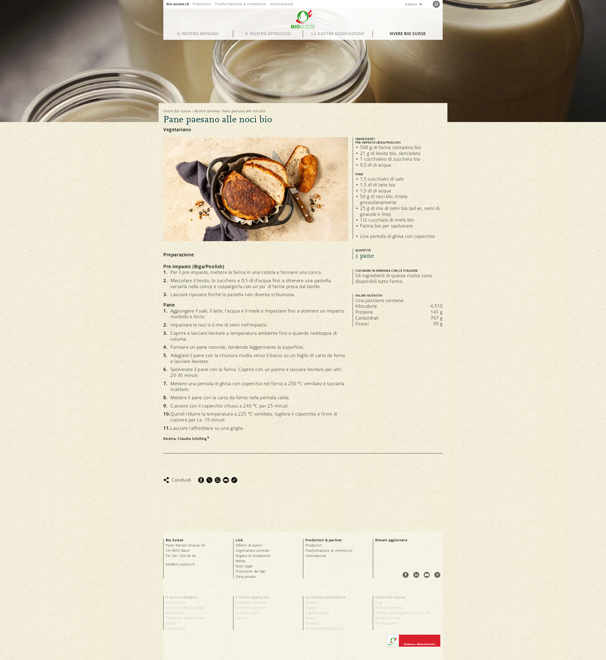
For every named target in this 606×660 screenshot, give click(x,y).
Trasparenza (175, 628)
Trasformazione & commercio (240, 4)
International (281, 4)
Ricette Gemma (206, 111)
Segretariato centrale (253, 550)
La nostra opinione (251, 607)
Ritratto (311, 602)
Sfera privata (246, 576)
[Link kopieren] (234, 480)
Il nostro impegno (198, 33)
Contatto (312, 623)
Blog (378, 602)
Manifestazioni (386, 623)
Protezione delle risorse (185, 618)
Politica (241, 618)
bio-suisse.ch (177, 4)
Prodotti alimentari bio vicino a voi (402, 612)
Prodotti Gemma (388, 607)
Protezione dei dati (251, 571)
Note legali (244, 566)
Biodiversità (175, 612)
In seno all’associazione (324, 628)
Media (240, 561)
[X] (209, 480)
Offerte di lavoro (249, 545)
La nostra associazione (337, 33)
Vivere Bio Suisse (408, 33)
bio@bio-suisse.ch (180, 564)
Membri (311, 607)
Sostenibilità (176, 602)
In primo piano (247, 612)
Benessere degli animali (185, 607)
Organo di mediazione (253, 555)
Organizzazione (317, 612)
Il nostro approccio (268, 33)
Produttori (202, 4)
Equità (171, 623)
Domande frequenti (251, 602)
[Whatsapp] (218, 480)
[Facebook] (201, 480)
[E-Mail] (226, 480)
